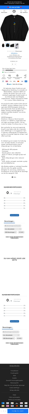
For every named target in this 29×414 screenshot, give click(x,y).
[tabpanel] (14, 239)
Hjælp (14, 395)
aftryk (14, 375)
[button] (14, 198)
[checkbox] (21, 232)
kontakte (14, 378)
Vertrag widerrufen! (14, 365)
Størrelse (14, 61)
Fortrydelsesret (14, 371)
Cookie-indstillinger (14, 387)
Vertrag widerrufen (14, 390)
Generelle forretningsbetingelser (14, 380)
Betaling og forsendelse (14, 399)
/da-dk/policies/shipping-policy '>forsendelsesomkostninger (14, 57)
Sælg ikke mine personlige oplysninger (14, 385)
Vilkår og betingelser (14, 397)
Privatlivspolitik (14, 373)
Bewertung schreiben (14, 215)
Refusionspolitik (14, 383)
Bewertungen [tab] (9, 221)
